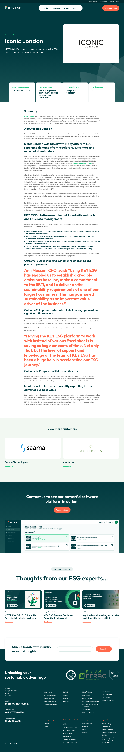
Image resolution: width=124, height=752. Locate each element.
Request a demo (111, 8)
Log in (117, 1)
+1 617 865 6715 (13, 720)
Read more (9, 467)
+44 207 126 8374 (14, 712)
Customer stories (93, 1)
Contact (111, 1)
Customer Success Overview (71, 720)
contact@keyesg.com (17, 703)
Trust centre (103, 1)
